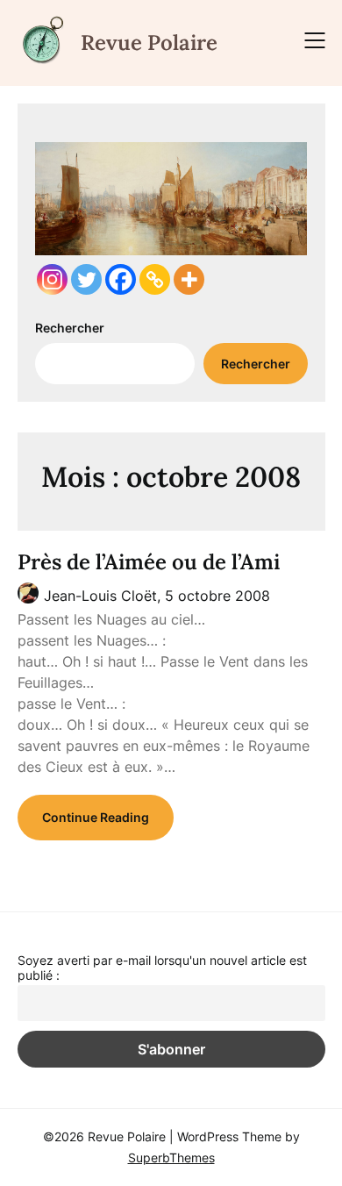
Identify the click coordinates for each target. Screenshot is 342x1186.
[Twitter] (86, 279)
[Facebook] (120, 279)
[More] (189, 279)
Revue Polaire (149, 42)
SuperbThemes (171, 1157)
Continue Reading (95, 817)
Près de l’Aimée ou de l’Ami (149, 561)
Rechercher (69, 327)
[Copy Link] (154, 279)
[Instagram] (52, 279)
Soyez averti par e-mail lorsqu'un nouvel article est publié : (162, 967)
